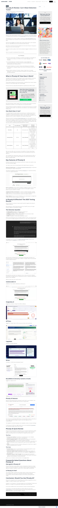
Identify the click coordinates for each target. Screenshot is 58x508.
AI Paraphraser (42, 84)
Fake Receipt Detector (43, 90)
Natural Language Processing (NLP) (24, 167)
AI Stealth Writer (42, 100)
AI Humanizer (33, 1)
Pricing (43, 1)
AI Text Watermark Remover (44, 92)
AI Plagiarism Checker (43, 86)
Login (54, 1)
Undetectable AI (9, 489)
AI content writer (23, 36)
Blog (8, 11)
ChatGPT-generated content (23, 239)
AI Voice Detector (42, 87)
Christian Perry (8, 12)
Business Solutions (38, 1)
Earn (46, 1)
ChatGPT (12, 42)
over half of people (29, 38)
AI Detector (29, 1)
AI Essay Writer (42, 97)
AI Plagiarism (24, 170)
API (44, 1)
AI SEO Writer (42, 98)
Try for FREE (25, 99)
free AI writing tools (21, 118)
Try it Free (51, 1)
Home (7, 11)
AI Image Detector (42, 89)
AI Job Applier (42, 83)
